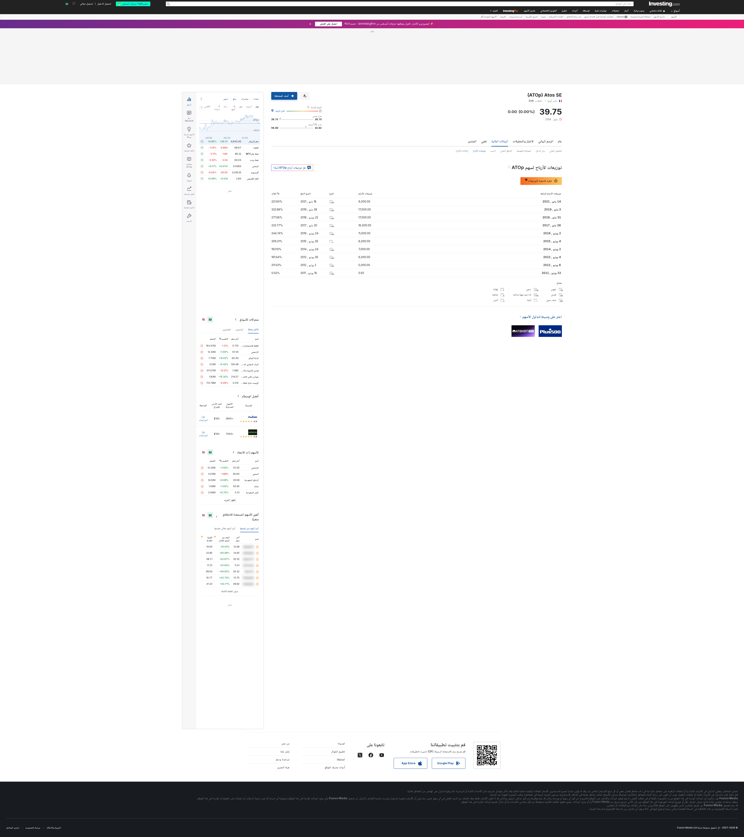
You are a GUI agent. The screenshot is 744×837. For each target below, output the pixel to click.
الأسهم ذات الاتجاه (248, 452)
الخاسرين (227, 329)
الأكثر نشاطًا (253, 329)
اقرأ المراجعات (203, 418)
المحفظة (341, 759)
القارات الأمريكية (556, 17)
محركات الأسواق (249, 319)
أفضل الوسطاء (250, 396)
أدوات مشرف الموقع (335, 767)
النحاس (255, 166)
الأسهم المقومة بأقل (488, 17)
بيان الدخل (540, 150)
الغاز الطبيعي (253, 178)
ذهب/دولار (254, 141)
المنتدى (472, 141)
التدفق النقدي (506, 150)
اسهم (226, 98)
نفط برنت (254, 160)
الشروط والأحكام (54, 827)
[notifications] (74, 3)
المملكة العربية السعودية (640, 17)
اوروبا (543, 17)
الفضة (256, 147)
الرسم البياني (545, 141)
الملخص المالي (555, 150)
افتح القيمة (280, 110)
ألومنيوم (255, 172)
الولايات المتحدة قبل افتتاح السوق (598, 17)
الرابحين (239, 329)
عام (560, 141)
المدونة (341, 743)
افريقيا (503, 17)
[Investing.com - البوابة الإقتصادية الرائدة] (664, 4)
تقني (484, 141)
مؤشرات (244, 98)
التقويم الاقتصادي (548, 11)
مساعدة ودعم (282, 759)
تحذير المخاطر (12, 827)
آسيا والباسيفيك (515, 17)
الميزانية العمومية (524, 150)
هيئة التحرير (283, 767)
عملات (256, 98)
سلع (234, 98)
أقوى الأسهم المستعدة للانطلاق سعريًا (241, 517)
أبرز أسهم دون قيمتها (249, 528)
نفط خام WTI (252, 153)
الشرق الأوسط (532, 17)
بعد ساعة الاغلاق (574, 17)
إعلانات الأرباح (462, 150)
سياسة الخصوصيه (32, 827)
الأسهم (674, 17)
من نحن (285, 743)
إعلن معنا (284, 751)
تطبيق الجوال (338, 751)
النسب (493, 150)
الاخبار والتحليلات (523, 141)
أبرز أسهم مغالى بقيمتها (224, 528)
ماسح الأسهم (529, 11)
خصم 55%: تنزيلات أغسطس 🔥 (133, 3)
